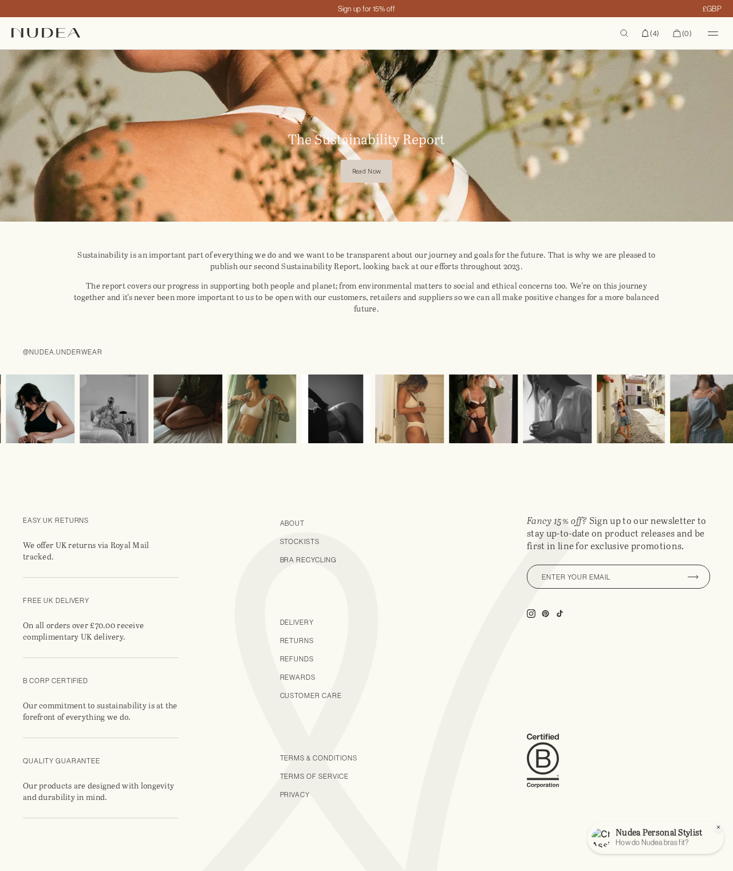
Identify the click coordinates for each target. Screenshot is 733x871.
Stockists (300, 541)
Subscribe (693, 576)
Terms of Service (314, 776)
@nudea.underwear (63, 352)
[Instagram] (102, 409)
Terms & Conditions (318, 758)
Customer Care (311, 695)
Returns (297, 640)
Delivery (297, 622)
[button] (650, 33)
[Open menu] (713, 33)
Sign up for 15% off (367, 8)
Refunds (297, 659)
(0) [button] (682, 34)
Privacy (295, 794)
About (292, 523)
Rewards (298, 677)
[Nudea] (184, 33)
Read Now (366, 171)
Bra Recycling (308, 559)
